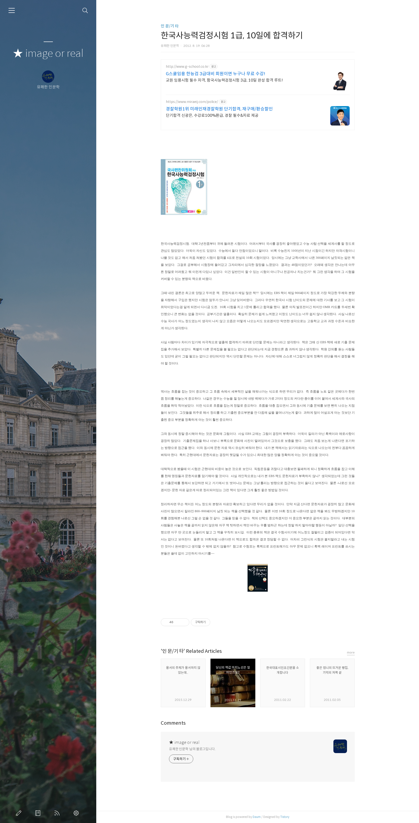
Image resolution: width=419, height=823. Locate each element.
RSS (58, 813)
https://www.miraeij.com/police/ (192, 102)
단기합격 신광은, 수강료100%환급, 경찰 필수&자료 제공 (212, 115)
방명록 (39, 813)
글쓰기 (19, 813)
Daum (257, 817)
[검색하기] (85, 10)
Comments (173, 723)
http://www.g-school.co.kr (187, 67)
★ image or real (48, 53)
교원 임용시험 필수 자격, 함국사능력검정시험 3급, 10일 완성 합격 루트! (224, 80)
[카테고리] (11, 10)
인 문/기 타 (170, 26)
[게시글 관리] (184, 622)
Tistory (284, 817)
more (351, 652)
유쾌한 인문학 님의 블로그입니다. (192, 749)
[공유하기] (178, 622)
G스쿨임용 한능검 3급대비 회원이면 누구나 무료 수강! (215, 73)
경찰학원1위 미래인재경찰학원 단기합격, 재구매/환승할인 (219, 109)
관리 (77, 813)
